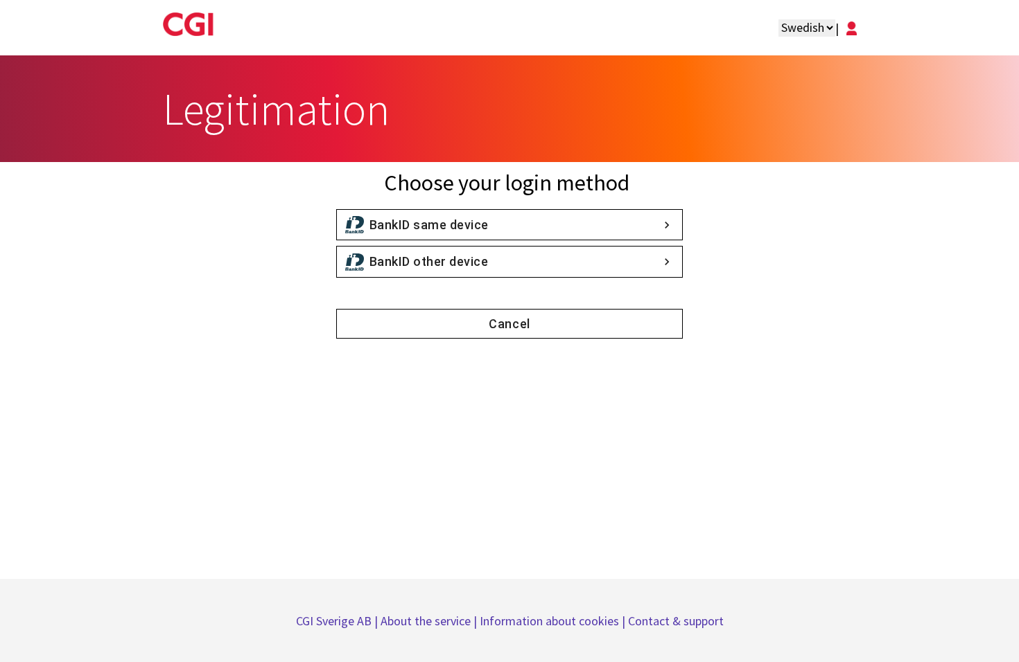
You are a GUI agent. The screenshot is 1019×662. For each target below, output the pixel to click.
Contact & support (676, 621)
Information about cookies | (554, 621)
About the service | (430, 621)
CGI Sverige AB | (338, 621)
